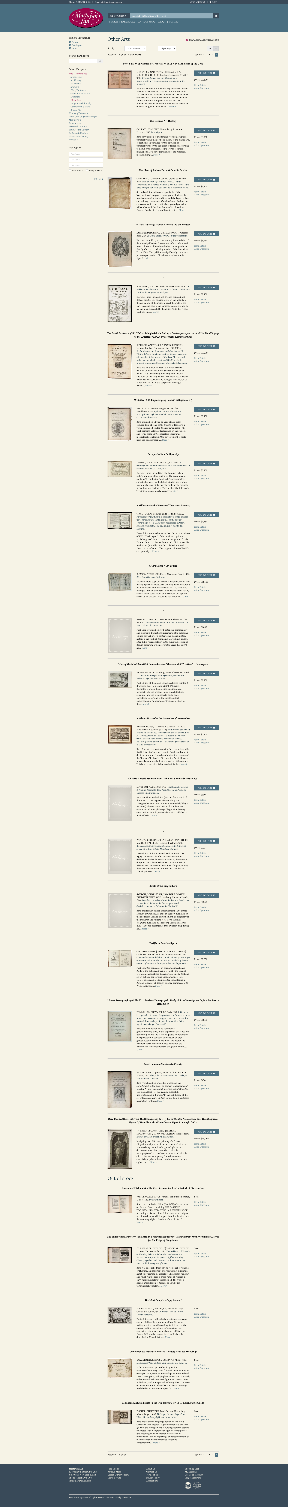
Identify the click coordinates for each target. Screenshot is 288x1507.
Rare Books (128, 22)
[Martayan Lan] (86, 18)
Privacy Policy (152, 1477)
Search (113, 22)
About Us (150, 1468)
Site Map (110, 1497)
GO (100, 61)
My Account (190, 1471)
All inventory (118, 16)
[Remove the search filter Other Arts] (140, 54)
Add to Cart (205, 73)
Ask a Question (201, 88)
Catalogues (77, 45)
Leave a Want (114, 1477)
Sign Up (97, 179)
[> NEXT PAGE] (216, 55)
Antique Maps (146, 22)
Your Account (197, 2)
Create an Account (194, 1474)
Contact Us (151, 1471)
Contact (174, 22)
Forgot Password (193, 1477)
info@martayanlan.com (111, 2)
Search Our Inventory (118, 1474)
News (74, 48)
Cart (214, 2)
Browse (75, 42)
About (162, 22)
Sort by (111, 48)
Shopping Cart (192, 1468)
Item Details (200, 85)
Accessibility (152, 1480)
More (172, 106)
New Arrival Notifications (204, 40)
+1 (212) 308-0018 (82, 2)
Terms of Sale (153, 1474)
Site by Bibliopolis (123, 1497)
